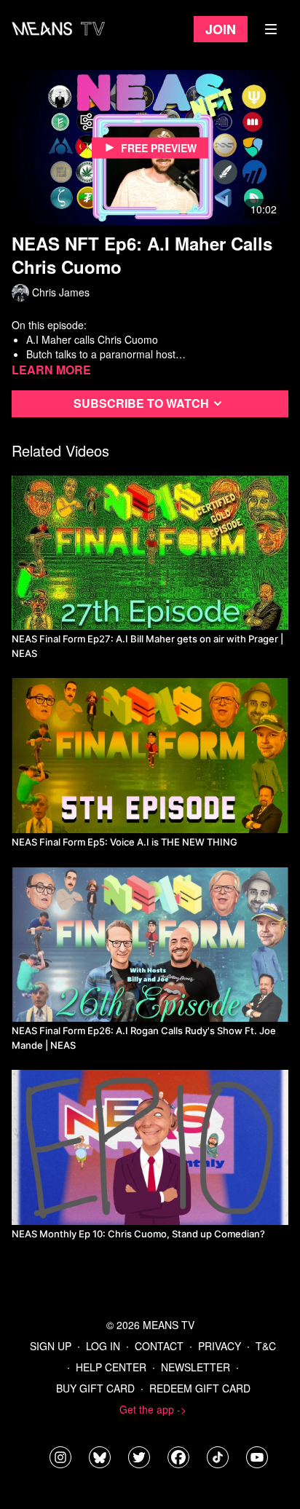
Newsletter (195, 1367)
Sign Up (50, 1346)
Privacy (219, 1346)
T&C (266, 1346)
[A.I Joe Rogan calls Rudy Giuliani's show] (150, 945)
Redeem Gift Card (199, 1388)
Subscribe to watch (141, 403)
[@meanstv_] (218, 1457)
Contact (159, 1346)
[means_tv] (60, 1457)
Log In (103, 1346)
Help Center (111, 1367)
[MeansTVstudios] (100, 1457)
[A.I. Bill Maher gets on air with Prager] (150, 553)
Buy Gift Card (95, 1388)
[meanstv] (178, 1457)
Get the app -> (152, 1409)
